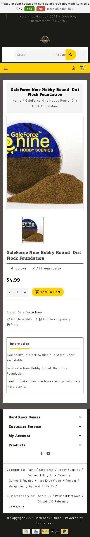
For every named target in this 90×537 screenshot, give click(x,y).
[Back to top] (81, 526)
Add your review (49, 268)
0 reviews (18, 268)
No (41, 8)
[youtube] (48, 453)
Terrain (71, 480)
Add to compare (55, 319)
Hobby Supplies (69, 469)
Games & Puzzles (21, 480)
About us (44, 496)
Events (49, 486)
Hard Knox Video (49, 480)
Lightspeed (45, 523)
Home (17, 101)
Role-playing (59, 475)
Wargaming (17, 486)
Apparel (34, 486)
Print (14, 325)
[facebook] (42, 453)
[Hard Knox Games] (45, 39)
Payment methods (67, 496)
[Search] (71, 54)
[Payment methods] (26, 531)
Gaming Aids (37, 475)
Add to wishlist (23, 319)
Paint (31, 469)
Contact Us (16, 507)
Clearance (46, 469)
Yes (29, 8)
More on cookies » (60, 8)
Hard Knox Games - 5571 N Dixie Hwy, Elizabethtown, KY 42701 (48, 18)
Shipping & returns (52, 501)
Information (19, 344)
